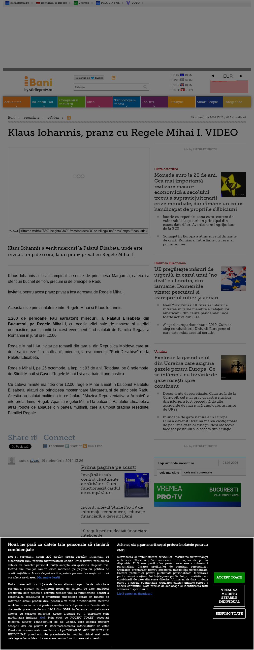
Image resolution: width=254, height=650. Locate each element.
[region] (127, 593)
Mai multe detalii (48, 577)
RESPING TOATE (229, 613)
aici (42, 617)
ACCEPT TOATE (229, 577)
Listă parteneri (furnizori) (134, 593)
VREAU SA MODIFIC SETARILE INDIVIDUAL (229, 595)
